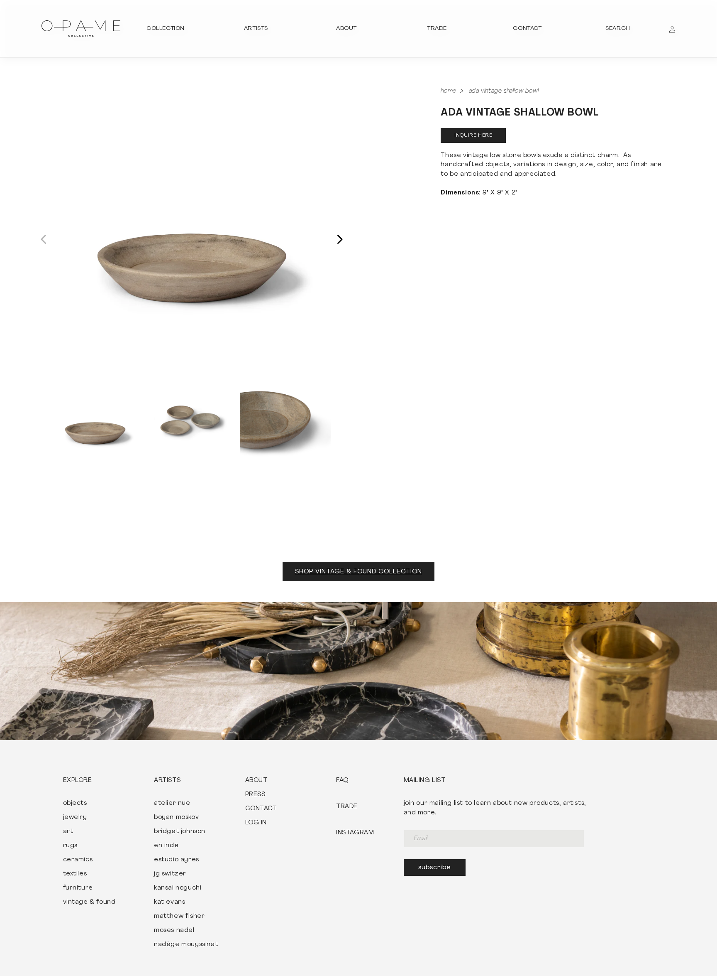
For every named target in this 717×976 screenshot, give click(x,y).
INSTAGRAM (355, 833)
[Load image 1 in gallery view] (95, 420)
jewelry (75, 818)
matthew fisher (179, 916)
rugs (70, 846)
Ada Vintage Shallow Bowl (504, 91)
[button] (165, 28)
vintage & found (89, 902)
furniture (78, 888)
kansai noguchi (177, 888)
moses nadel (174, 931)
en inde (166, 846)
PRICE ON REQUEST (473, 135)
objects (75, 803)
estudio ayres (176, 860)
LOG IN (256, 823)
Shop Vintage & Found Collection (358, 572)
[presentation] (192, 230)
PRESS (255, 795)
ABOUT (256, 781)
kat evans (169, 902)
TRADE (347, 807)
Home (448, 91)
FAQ (342, 781)
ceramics (78, 860)
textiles (75, 874)
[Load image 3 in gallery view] (285, 420)
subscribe (434, 868)
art (68, 832)
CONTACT (261, 809)
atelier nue (172, 803)
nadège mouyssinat (186, 945)
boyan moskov (176, 818)
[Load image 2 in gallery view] (190, 420)
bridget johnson (179, 832)
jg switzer (170, 874)
